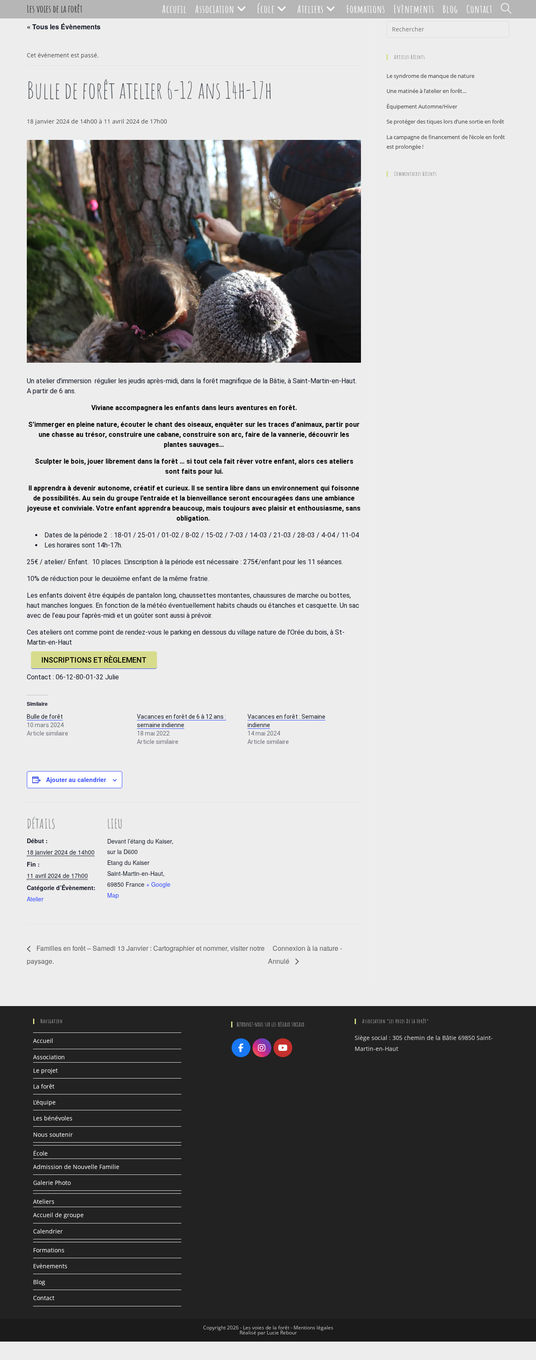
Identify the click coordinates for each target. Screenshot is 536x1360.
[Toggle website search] (506, 9)
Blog (39, 1282)
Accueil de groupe (58, 1215)
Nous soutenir (53, 1134)
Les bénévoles (52, 1118)
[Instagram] (262, 1047)
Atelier (35, 899)
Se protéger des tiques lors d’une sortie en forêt (445, 121)
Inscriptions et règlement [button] (94, 659)
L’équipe (44, 1102)
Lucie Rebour (282, 1332)
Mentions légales (313, 1327)
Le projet (45, 1070)
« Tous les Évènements (63, 26)
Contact (43, 1298)
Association (49, 1057)
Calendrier (48, 1231)
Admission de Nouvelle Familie (76, 1167)
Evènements (50, 1266)
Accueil (43, 1041)
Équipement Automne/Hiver (422, 106)
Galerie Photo (52, 1183)
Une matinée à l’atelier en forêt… (426, 91)
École (40, 1153)
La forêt (43, 1086)
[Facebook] (241, 1047)
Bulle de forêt (45, 716)
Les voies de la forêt (54, 9)
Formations (48, 1250)
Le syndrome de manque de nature (430, 76)
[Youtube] (282, 1047)
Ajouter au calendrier (76, 779)
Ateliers (43, 1201)
